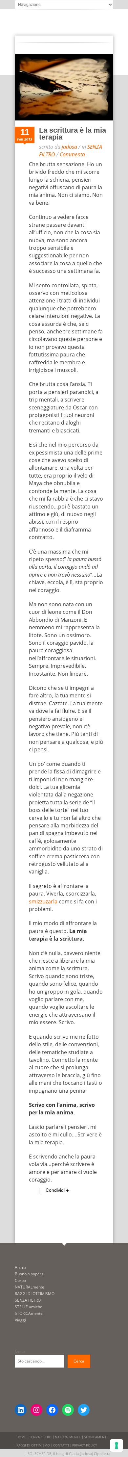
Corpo (20, 1280)
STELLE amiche (28, 1307)
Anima (21, 1267)
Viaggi (20, 1320)
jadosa (69, 146)
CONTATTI (61, 1445)
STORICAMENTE (96, 1437)
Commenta (72, 154)
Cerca (20, 1351)
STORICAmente (29, 1313)
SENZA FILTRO (28, 1300)
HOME (21, 1437)
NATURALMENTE (68, 1437)
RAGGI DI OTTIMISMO (34, 1293)
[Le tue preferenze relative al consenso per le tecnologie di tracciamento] (116, 1445)
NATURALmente (29, 1287)
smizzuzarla (43, 901)
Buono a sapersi (29, 1274)
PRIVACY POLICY (84, 1445)
